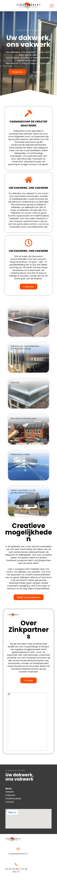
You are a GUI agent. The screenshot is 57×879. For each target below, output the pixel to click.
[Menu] (52, 6)
